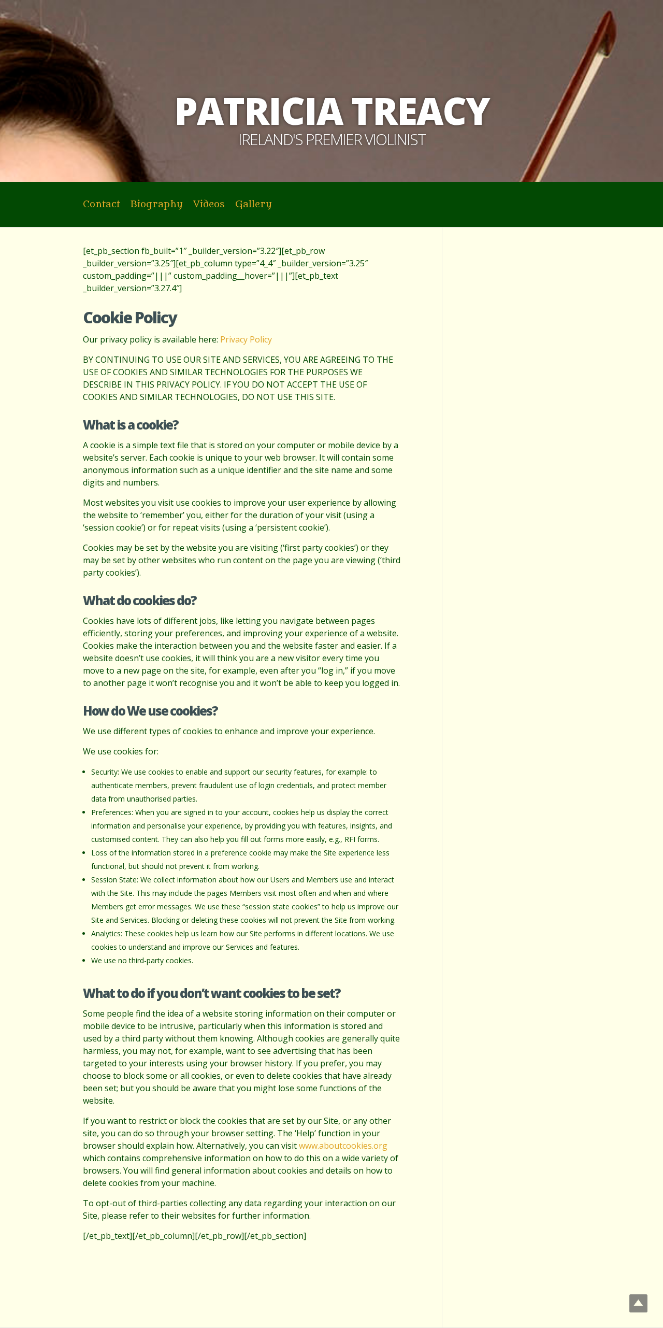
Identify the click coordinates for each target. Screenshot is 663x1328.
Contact (101, 204)
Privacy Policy (246, 339)
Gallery (253, 204)
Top (638, 1303)
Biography (157, 204)
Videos (209, 204)
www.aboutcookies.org (343, 1145)
